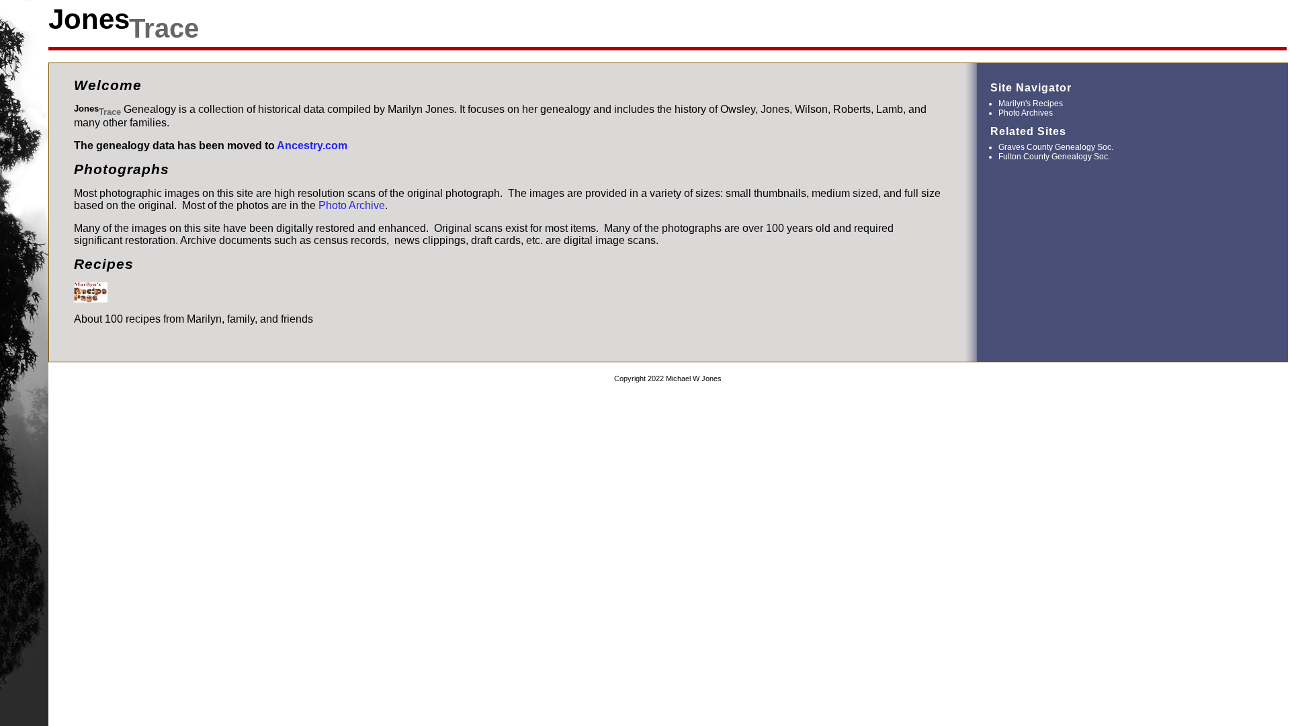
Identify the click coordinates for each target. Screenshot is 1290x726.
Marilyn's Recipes (1030, 103)
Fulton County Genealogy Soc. (1054, 156)
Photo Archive (351, 205)
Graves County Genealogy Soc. (1055, 147)
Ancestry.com (312, 145)
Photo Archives (1025, 113)
